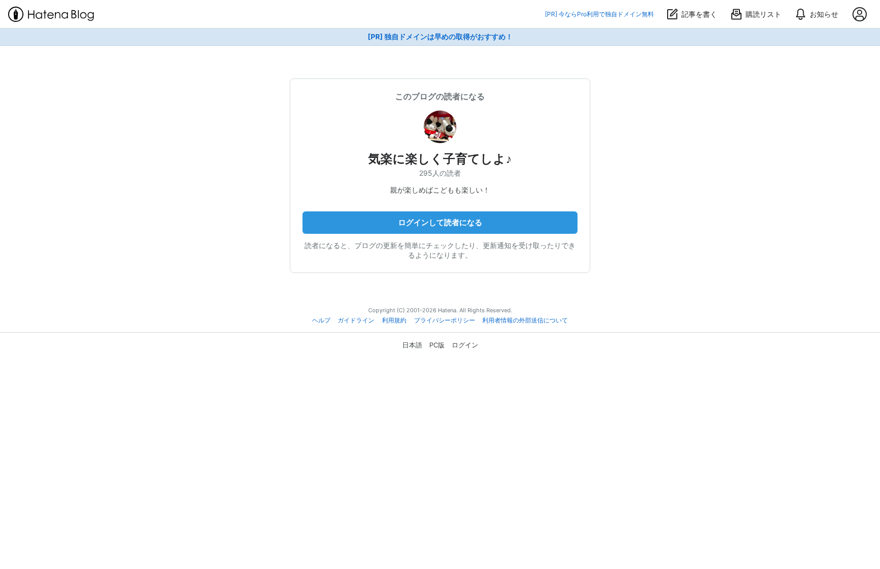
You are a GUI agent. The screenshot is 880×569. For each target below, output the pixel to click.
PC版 (437, 345)
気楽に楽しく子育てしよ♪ (440, 158)
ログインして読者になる (440, 222)
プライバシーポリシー (444, 320)
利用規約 (394, 320)
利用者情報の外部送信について (525, 320)
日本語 (412, 345)
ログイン (465, 345)
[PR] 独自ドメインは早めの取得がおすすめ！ (440, 37)
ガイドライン (356, 320)
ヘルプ (321, 320)
